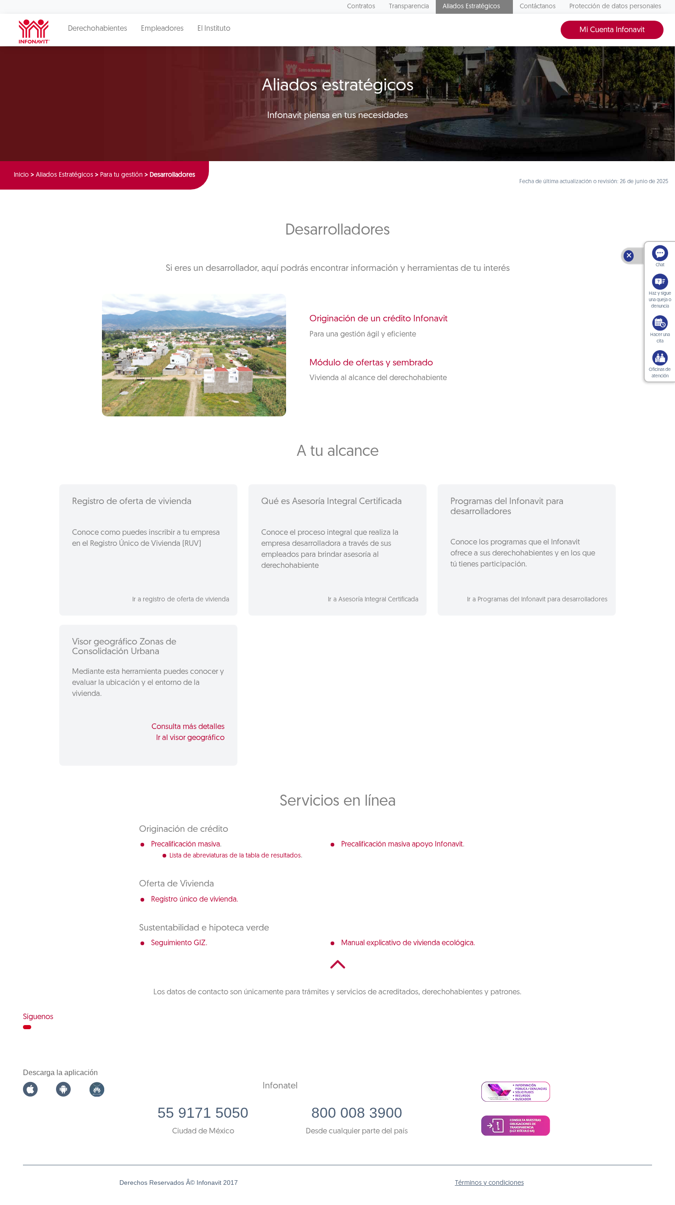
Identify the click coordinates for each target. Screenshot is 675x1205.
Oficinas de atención (660, 373)
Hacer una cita (660, 338)
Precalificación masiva (185, 844)
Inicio (21, 175)
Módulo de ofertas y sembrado (371, 363)
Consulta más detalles (188, 727)
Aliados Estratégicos (471, 6)
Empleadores (162, 29)
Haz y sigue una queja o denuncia (660, 299)
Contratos (361, 6)
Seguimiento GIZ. (179, 943)
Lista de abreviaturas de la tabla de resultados (235, 855)
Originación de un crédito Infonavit (378, 319)
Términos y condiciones (489, 1183)
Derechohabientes (97, 29)
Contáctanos (538, 6)
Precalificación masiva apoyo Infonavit (402, 844)
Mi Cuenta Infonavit (612, 30)
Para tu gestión (121, 175)
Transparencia (409, 6)
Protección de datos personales (615, 6)
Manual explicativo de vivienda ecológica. (408, 943)
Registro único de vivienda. (194, 899)
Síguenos (38, 1017)
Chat (660, 265)
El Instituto (214, 29)
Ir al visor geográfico (190, 738)
